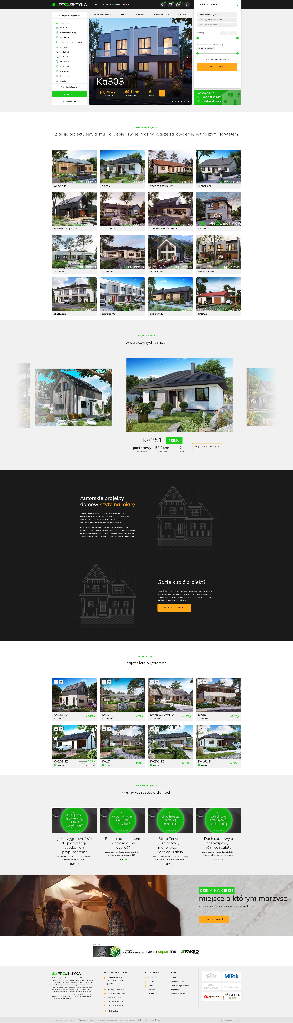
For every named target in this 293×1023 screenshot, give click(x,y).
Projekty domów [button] (102, 14)
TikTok (151, 985)
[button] (187, 56)
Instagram (152, 993)
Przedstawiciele (177, 981)
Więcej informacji (60, 436)
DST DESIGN (237, 1020)
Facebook (152, 978)
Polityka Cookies (178, 993)
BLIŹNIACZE (64, 66)
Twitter (151, 981)
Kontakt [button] (182, 14)
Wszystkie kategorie (68, 87)
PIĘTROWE (64, 47)
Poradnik (140, 14)
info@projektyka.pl (122, 4)
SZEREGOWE (64, 71)
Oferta (123, 14)
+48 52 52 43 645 (103, 4)
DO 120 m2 (64, 52)
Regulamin (175, 989)
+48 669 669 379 (115, 1001)
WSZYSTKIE (64, 23)
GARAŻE (63, 81)
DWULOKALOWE (66, 61)
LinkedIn (151, 989)
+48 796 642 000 (115, 1005)
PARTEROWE (64, 37)
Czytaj (73, 864)
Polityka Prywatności (180, 985)
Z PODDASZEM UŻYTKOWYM (71, 42)
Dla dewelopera (161, 14)
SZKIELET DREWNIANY (68, 32)
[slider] (197, 38)
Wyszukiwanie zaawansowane (217, 59)
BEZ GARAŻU (64, 76)
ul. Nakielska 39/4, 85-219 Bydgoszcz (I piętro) (115, 981)
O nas (173, 978)
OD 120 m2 (64, 57)
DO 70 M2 (64, 27)
